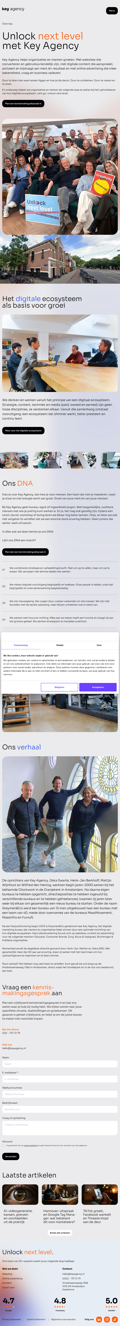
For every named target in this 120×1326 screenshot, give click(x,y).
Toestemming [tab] (21, 645)
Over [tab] (99, 645)
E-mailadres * (10, 1072)
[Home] (13, 9)
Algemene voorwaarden (63, 1319)
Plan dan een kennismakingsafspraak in (25, 552)
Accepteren (98, 687)
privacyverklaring (30, 1145)
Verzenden (10, 1156)
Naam (5, 1057)
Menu (112, 10)
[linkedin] (99, 1319)
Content (6, 1282)
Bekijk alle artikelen (60, 1233)
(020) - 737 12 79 (71, 1278)
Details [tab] (60, 645)
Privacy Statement (11, 1319)
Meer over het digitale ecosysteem (23, 430)
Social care (8, 1287)
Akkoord (7, 1141)
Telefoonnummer (12, 1087)
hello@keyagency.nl (73, 1274)
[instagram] (107, 1319)
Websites (7, 1274)
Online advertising (12, 1278)
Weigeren (59, 687)
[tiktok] (115, 1319)
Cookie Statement (36, 1319)
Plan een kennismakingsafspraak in (23, 103)
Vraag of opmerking (13, 1118)
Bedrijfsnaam (10, 1102)
